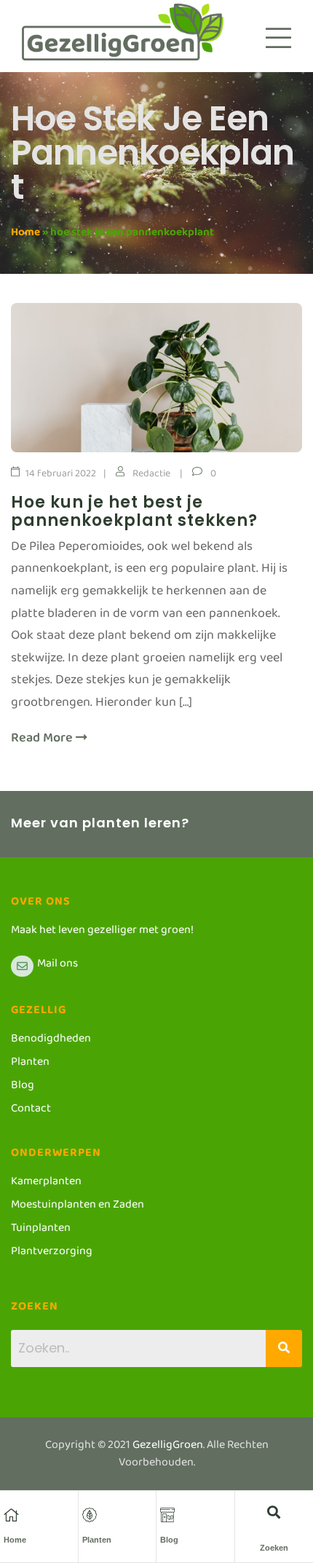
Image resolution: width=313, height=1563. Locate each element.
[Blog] (167, 1515)
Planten (96, 1539)
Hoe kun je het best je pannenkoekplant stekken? (134, 511)
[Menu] (278, 37)
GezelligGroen (167, 1447)
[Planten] (89, 1515)
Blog (169, 1539)
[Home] (11, 1515)
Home (25, 235)
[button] (274, 1512)
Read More (43, 742)
